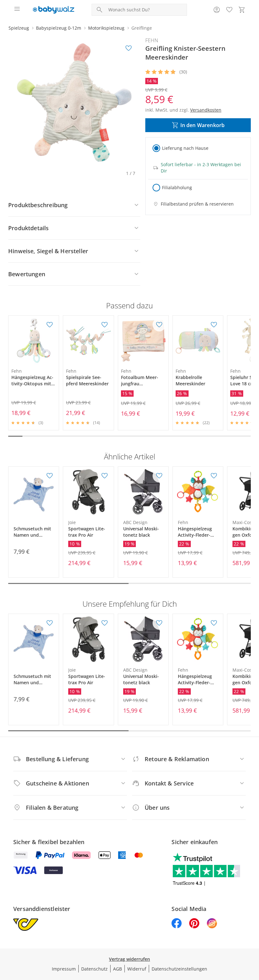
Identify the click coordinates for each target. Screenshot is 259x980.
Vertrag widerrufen (129, 959)
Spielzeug (19, 28)
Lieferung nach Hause (185, 148)
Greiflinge (141, 28)
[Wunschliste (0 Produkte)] (229, 10)
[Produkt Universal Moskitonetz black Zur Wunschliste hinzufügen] (159, 475)
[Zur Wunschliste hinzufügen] (128, 48)
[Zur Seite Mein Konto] (216, 10)
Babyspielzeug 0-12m (58, 28)
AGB (117, 969)
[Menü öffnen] (17, 10)
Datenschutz (94, 969)
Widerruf (136, 969)
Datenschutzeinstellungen (179, 969)
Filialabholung (177, 187)
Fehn (151, 40)
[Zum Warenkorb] (242, 10)
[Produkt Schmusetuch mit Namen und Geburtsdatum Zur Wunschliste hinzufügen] (49, 475)
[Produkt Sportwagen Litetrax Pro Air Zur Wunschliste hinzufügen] (104, 475)
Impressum (64, 969)
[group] (74, 102)
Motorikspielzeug (106, 28)
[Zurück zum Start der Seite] (252, 936)
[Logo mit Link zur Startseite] (53, 10)
